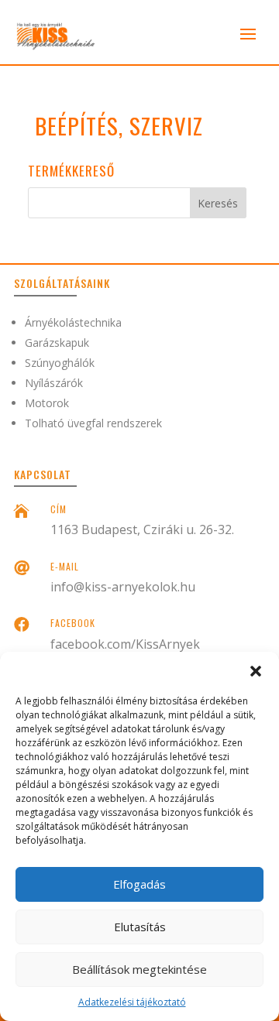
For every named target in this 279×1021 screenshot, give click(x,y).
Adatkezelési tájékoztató (132, 1002)
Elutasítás (140, 926)
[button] (256, 671)
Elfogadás (139, 884)
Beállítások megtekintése (139, 969)
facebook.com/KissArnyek (125, 644)
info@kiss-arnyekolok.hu (122, 586)
